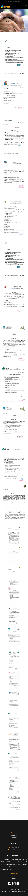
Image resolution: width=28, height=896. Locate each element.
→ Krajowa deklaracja (14, 889)
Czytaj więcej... (14, 873)
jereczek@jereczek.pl (15, 1)
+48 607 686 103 (15, 847)
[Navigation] (26, 6)
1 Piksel (17, 893)
